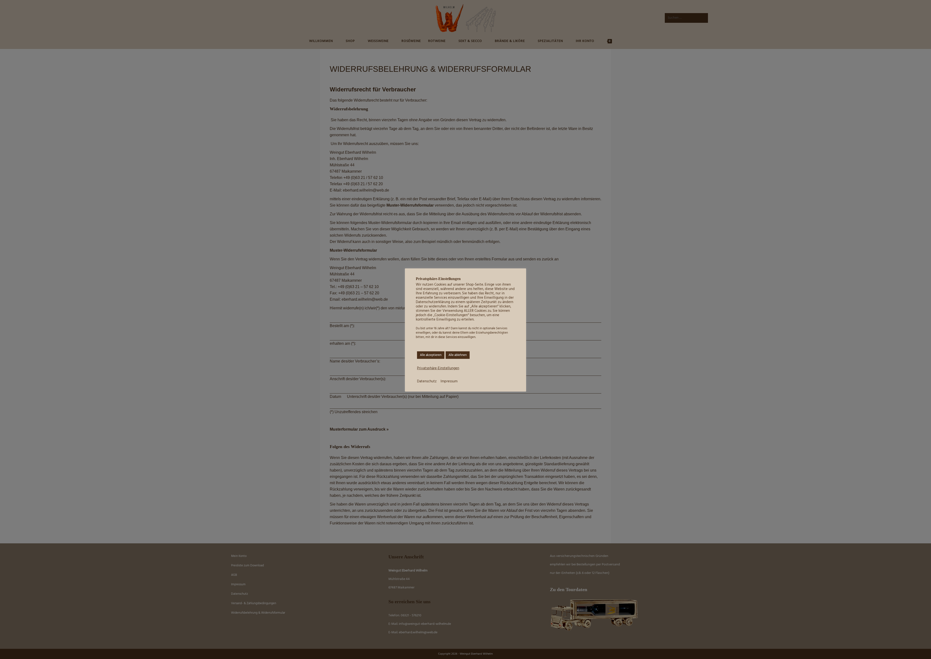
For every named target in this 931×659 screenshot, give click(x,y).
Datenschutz (427, 381)
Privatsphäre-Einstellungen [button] (438, 368)
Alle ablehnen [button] (458, 355)
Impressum (449, 381)
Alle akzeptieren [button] (430, 355)
